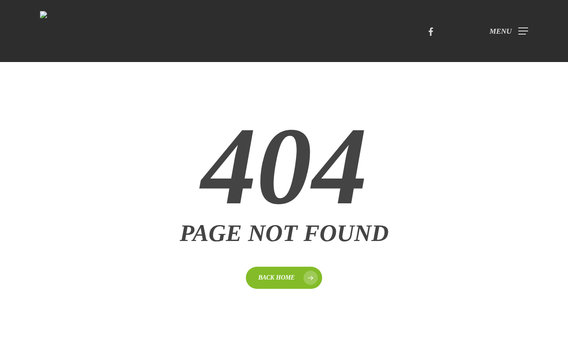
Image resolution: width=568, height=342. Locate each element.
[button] (508, 31)
